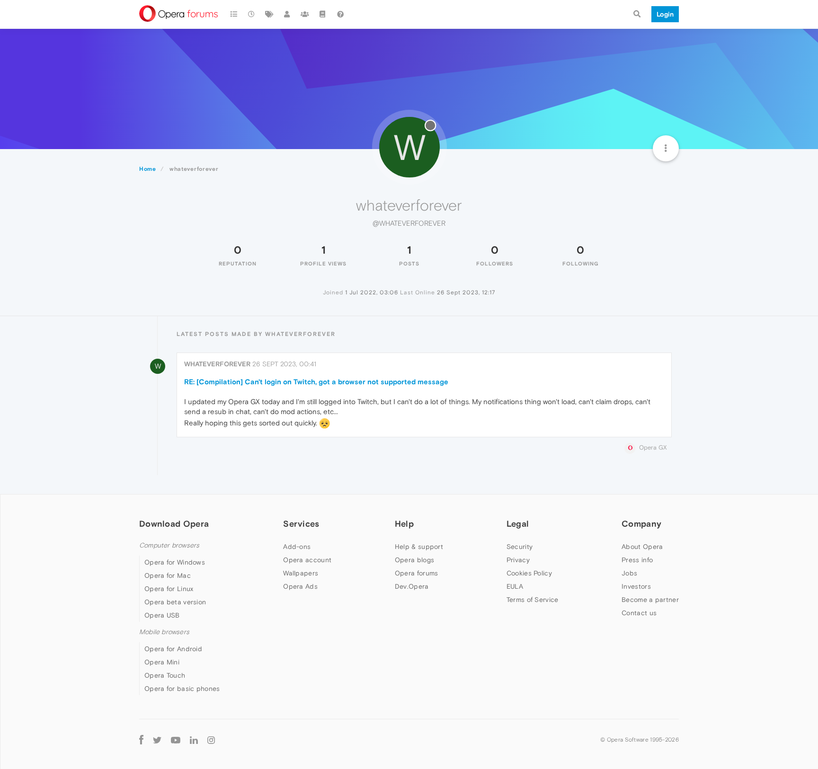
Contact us (639, 613)
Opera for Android (173, 649)
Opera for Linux (169, 588)
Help (404, 524)
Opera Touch (164, 675)
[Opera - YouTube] (175, 739)
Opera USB (162, 615)
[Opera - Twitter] (157, 739)
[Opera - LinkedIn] (194, 739)
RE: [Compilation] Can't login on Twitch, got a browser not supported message (316, 382)
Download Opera (174, 524)
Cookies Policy (529, 573)
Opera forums (416, 573)
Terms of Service (533, 599)
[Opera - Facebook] (141, 739)
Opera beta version (175, 602)
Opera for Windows (174, 562)
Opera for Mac (167, 575)
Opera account (307, 560)
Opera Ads (300, 586)
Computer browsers (169, 545)
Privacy (518, 560)
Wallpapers (300, 573)
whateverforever (217, 364)
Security (520, 546)
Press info (637, 560)
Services (301, 524)
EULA (515, 586)
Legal (518, 524)
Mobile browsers (164, 632)
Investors (636, 586)
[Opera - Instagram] (211, 739)
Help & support (419, 546)
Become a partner (650, 599)
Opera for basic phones (182, 688)
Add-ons (297, 546)
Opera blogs (414, 560)
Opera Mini (161, 662)
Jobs (629, 573)
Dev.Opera (412, 586)
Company (641, 524)
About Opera (642, 546)
